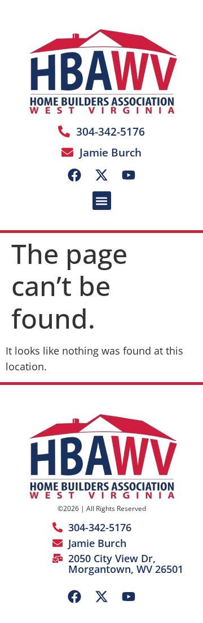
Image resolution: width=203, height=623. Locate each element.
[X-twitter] (101, 175)
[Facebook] (74, 175)
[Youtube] (128, 175)
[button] (101, 200)
